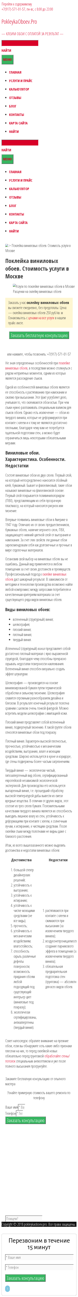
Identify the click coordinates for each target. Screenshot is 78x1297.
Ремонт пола (21, 1199)
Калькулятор (19, 89)
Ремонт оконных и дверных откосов (35, 1204)
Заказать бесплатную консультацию (39, 335)
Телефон (10, 1113)
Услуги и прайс (20, 80)
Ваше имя (11, 1107)
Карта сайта (18, 123)
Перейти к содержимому (17, 4)
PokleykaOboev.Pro (19, 21)
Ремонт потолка (23, 1188)
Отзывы (15, 97)
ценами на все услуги (41, 317)
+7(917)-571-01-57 (13, 9)
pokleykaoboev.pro (35, 1224)
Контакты (16, 114)
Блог (12, 106)
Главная (15, 72)
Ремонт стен (20, 1193)
